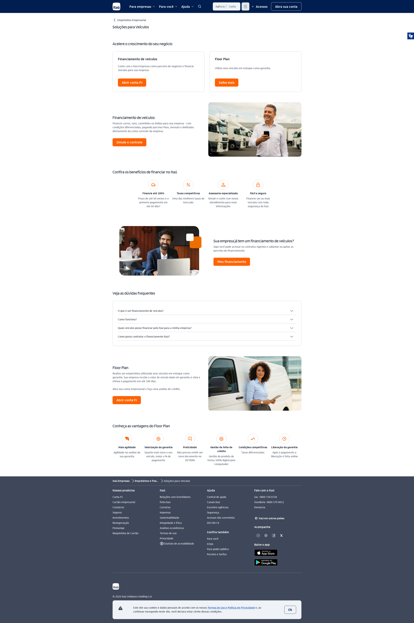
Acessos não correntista (221, 517)
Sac (256, 497)
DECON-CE (213, 522)
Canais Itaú (213, 502)
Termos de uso (168, 533)
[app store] (266, 553)
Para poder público (218, 549)
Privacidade (166, 538)
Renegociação (121, 522)
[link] (200, 6)
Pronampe (119, 528)
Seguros (117, 512)
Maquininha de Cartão (125, 533)
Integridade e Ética (171, 522)
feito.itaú (165, 502)
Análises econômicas (172, 528)
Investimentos (121, 517)
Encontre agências (218, 507)
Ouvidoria (259, 502)
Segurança (213, 512)
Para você (212, 538)
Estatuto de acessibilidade (179, 543)
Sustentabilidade (169, 517)
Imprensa (165, 512)
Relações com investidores (175, 497)
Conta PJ (118, 497)
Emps (210, 543)
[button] (290, 610)
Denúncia (259, 507)
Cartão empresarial (124, 502)
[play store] (266, 563)
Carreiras (165, 507)
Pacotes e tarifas (217, 554)
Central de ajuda (216, 497)
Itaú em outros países (269, 518)
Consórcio (118, 507)
